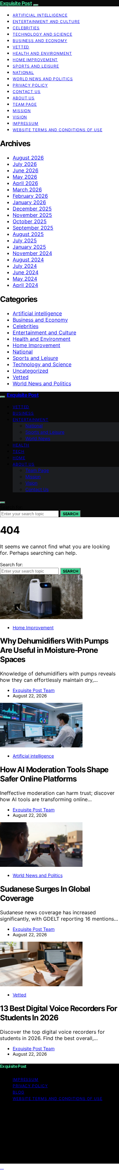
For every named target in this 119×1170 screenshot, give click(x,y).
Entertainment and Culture (46, 21)
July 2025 (25, 240)
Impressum (25, 123)
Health (21, 445)
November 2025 (32, 215)
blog (18, 1092)
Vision (20, 117)
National (23, 72)
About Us (24, 98)
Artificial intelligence (40, 15)
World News (37, 438)
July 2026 (25, 164)
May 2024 (25, 278)
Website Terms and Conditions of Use (57, 129)
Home (19, 457)
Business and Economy (40, 40)
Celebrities (26, 27)
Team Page (25, 104)
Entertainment (31, 419)
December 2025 (32, 208)
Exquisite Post (16, 3)
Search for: (11, 507)
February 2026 (30, 196)
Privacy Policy (30, 85)
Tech (18, 451)
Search (70, 513)
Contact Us (27, 91)
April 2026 (25, 183)
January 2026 (29, 202)
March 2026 (27, 189)
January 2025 (29, 247)
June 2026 (25, 170)
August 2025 (28, 234)
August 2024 (28, 259)
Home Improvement (35, 59)
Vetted (21, 47)
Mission (22, 110)
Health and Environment (42, 53)
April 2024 (25, 285)
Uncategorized (30, 370)
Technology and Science (42, 34)
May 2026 (25, 177)
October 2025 (30, 221)
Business (23, 413)
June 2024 (25, 272)
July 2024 (25, 266)
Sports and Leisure (36, 66)
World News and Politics (43, 78)
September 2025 (33, 228)
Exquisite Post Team (34, 690)
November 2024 (32, 253)
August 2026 (28, 157)
